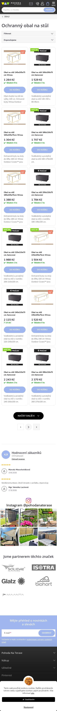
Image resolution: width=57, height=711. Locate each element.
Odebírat (46, 633)
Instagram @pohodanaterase (29, 505)
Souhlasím (29, 699)
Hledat (49, 10)
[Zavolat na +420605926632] (37, 3)
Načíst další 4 (26, 415)
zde (32, 693)
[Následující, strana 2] (28, 427)
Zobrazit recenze (18, 459)
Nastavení (28, 707)
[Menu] (53, 3)
